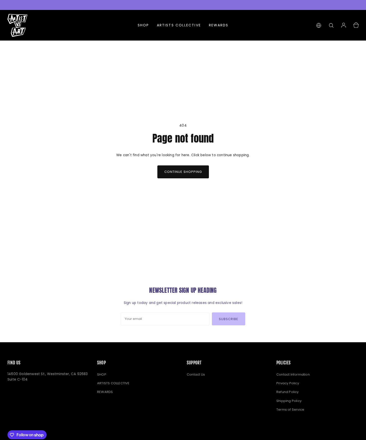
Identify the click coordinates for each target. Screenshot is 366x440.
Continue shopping (183, 171)
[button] (331, 25)
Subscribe (228, 319)
